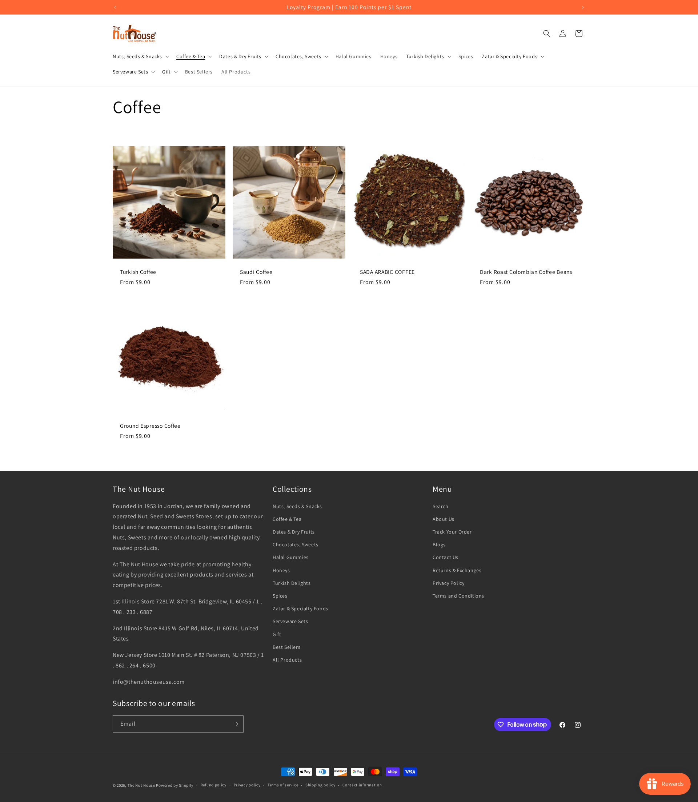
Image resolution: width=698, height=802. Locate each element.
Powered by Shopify (174, 785)
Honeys (281, 570)
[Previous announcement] (115, 7)
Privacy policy (247, 784)
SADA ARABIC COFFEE (387, 271)
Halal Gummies (291, 557)
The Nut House (141, 785)
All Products (287, 660)
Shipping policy (320, 784)
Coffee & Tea (287, 519)
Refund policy (213, 784)
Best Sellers (286, 647)
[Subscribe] (235, 724)
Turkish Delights (292, 583)
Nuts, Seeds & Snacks (297, 506)
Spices (280, 595)
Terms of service (283, 784)
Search (441, 506)
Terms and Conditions (458, 595)
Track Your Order (452, 531)
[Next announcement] (583, 7)
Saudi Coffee (256, 271)
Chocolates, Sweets (295, 544)
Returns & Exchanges (457, 570)
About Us (443, 519)
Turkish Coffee (138, 271)
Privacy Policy (448, 583)
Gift (277, 634)
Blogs (439, 544)
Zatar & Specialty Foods (300, 608)
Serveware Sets (290, 621)
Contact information (362, 784)
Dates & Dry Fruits (294, 531)
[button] (140, 56)
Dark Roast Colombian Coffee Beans (526, 271)
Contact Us (445, 557)
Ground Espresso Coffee (150, 425)
